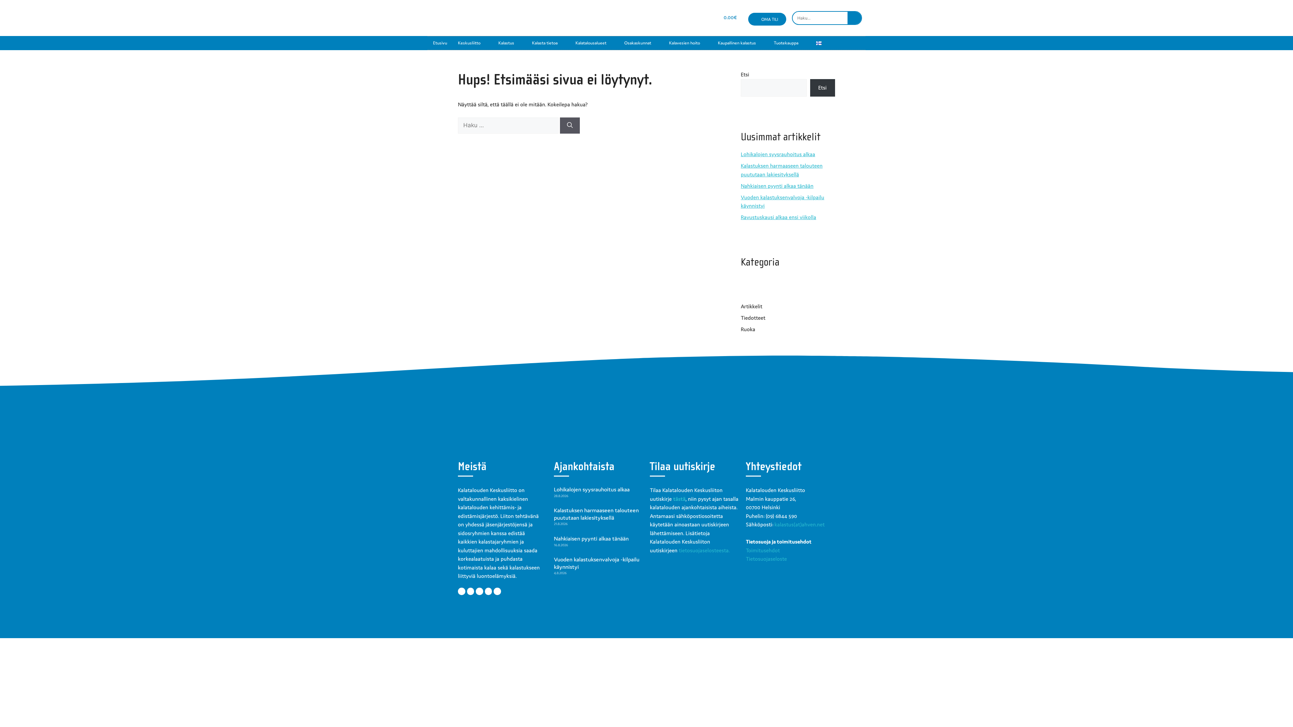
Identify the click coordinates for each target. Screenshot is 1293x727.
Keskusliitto (469, 43)
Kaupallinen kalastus (737, 43)
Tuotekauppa (786, 43)
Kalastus (506, 43)
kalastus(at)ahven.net (799, 524)
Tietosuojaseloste (766, 558)
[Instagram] (671, 18)
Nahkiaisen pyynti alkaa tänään (777, 185)
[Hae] (570, 125)
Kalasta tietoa (545, 43)
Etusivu (440, 43)
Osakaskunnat (637, 43)
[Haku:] (509, 125)
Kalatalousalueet (590, 43)
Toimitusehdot (763, 550)
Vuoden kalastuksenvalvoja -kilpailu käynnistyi (596, 563)
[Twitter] (470, 591)
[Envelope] (695, 18)
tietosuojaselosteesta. (704, 550)
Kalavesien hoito (684, 43)
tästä (679, 498)
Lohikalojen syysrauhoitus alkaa (778, 154)
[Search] (854, 18)
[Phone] (707, 18)
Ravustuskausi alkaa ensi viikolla (778, 217)
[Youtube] (683, 18)
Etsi (745, 74)
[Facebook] (659, 18)
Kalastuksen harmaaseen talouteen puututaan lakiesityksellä (596, 514)
